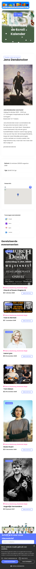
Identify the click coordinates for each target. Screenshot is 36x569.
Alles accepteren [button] (9, 561)
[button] (18, 566)
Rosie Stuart (8, 447)
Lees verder (31, 555)
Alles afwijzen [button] (27, 561)
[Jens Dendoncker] (18, 266)
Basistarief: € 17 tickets (11, 119)
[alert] (18, 556)
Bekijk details (27, 293)
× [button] (34, 546)
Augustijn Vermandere (12, 506)
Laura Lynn (7, 353)
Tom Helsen (8, 389)
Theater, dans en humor (12, 57)
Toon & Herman (9, 318)
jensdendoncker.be (9, 147)
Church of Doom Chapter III (14, 290)
